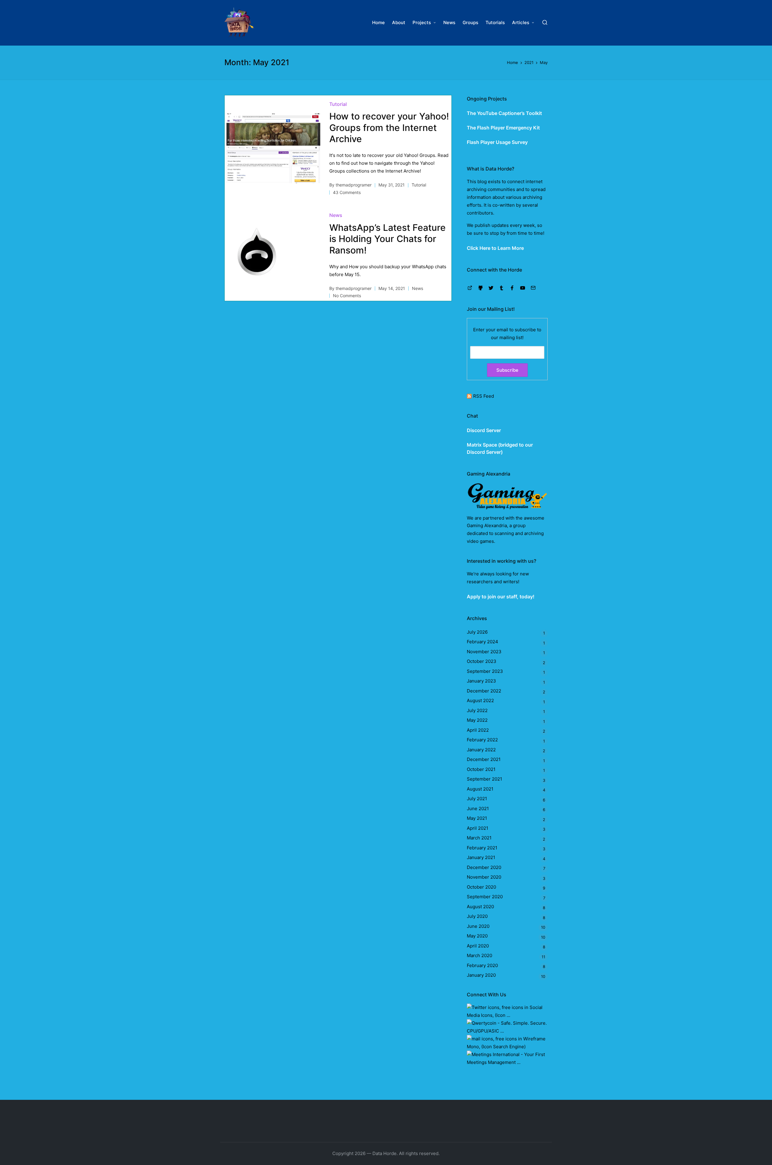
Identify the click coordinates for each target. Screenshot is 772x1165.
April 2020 (478, 946)
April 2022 (478, 730)
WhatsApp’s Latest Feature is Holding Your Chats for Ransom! (387, 239)
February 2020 (482, 965)
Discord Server (484, 430)
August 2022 (480, 700)
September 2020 (485, 896)
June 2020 (478, 926)
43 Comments (347, 192)
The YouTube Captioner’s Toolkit (504, 113)
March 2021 (479, 838)
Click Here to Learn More (495, 248)
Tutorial (338, 104)
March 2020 (479, 955)
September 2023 (485, 671)
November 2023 (484, 651)
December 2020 (484, 867)
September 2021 (484, 779)
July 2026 (477, 632)
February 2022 (482, 740)
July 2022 (477, 710)
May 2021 (477, 818)
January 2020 (481, 975)
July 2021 (477, 798)
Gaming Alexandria (487, 525)
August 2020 (480, 906)
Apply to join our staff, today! (500, 597)
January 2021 (481, 857)
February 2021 (482, 848)
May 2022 (477, 720)
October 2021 (481, 769)
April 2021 (477, 828)
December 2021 (484, 759)
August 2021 (480, 789)
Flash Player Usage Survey (497, 142)
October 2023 (481, 661)
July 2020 (477, 916)
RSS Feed (483, 396)
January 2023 (481, 681)
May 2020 (477, 936)
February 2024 (482, 642)
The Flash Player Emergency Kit (503, 128)
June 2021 (478, 808)
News (335, 215)
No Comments (347, 295)
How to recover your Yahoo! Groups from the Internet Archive (389, 127)
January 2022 (481, 750)
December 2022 (484, 691)
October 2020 (481, 887)
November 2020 (484, 877)
